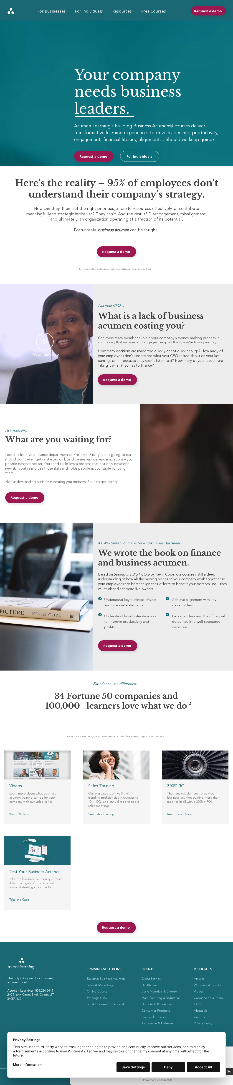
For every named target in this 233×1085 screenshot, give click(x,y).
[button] (54, 11)
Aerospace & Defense (157, 1023)
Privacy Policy (203, 1023)
